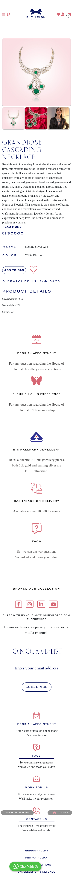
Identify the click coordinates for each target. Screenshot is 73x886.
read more (11, 227)
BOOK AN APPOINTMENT (36, 353)
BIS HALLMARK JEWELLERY (36, 449)
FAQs (36, 541)
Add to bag (14, 270)
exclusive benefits (17, 813)
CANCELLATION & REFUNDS (36, 872)
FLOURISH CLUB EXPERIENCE (37, 394)
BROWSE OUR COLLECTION (36, 588)
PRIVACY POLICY (36, 857)
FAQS (36, 756)
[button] (3, 15)
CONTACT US (36, 819)
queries (63, 813)
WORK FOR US (36, 787)
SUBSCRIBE (37, 687)
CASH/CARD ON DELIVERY (36, 501)
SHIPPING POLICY (37, 850)
